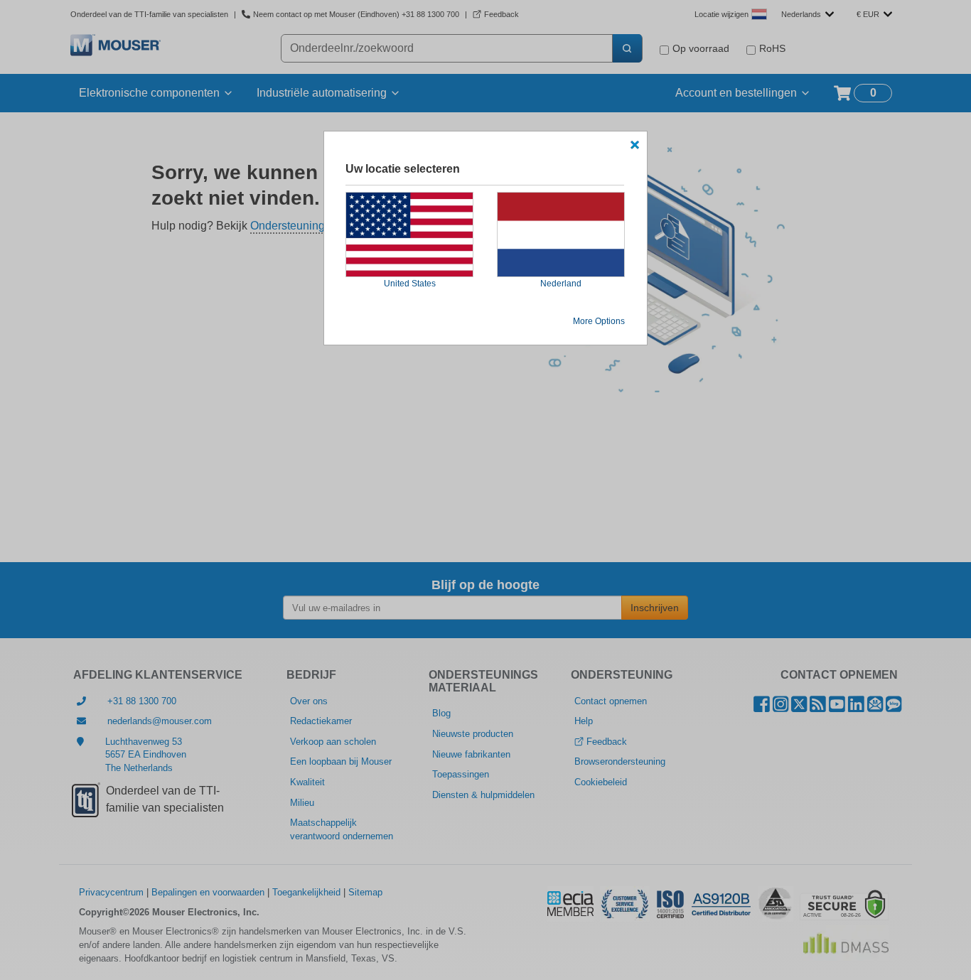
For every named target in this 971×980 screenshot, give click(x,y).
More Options (599, 321)
